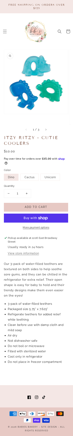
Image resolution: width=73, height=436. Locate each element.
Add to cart (36, 207)
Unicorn (50, 177)
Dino (11, 177)
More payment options (36, 227)
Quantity (9, 185)
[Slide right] (45, 129)
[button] (5, 31)
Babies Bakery (28, 427)
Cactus (30, 177)
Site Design (49, 427)
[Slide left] (26, 129)
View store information (23, 253)
